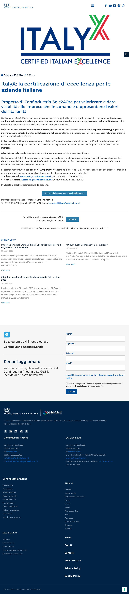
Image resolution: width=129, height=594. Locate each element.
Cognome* (70, 343)
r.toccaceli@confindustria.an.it (37, 180)
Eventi (68, 545)
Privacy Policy (72, 568)
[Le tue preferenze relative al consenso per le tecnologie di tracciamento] (124, 589)
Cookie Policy (72, 576)
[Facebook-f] (106, 6)
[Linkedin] (115, 6)
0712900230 (74, 451)
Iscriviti (71, 392)
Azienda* (70, 353)
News (67, 537)
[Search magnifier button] (126, 54)
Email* (69, 363)
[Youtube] (110, 6)
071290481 (11, 451)
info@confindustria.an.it (16, 458)
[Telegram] (119, 6)
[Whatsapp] (123, 6)
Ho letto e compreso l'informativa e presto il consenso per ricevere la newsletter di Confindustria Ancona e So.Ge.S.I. (94, 385)
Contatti (69, 552)
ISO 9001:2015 (105, 461)
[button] (92, 6)
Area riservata (72, 560)
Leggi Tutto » (5, 270)
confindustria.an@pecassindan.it (21, 461)
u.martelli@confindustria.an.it (36, 176)
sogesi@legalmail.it (76, 458)
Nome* (69, 334)
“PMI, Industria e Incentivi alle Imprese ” (87, 245)
